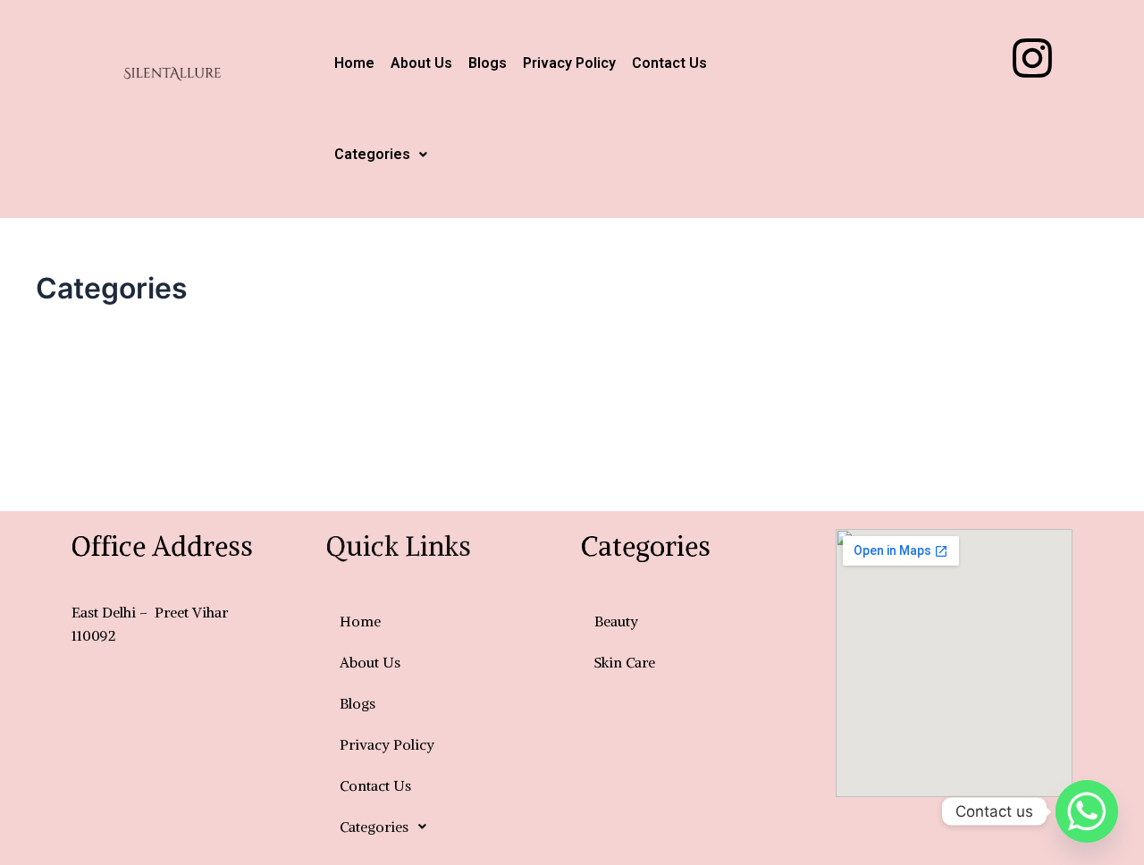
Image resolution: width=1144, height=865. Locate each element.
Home (354, 63)
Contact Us (669, 63)
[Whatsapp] (1087, 811)
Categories (372, 154)
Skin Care (624, 662)
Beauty (616, 621)
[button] (380, 154)
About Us (421, 63)
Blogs (487, 63)
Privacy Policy (569, 63)
